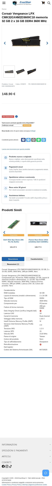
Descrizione (13, 259)
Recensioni (13, 264)
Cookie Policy (6, 485)
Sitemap (25, 485)
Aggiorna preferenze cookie (38, 485)
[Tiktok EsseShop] (10, 466)
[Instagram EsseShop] (6, 466)
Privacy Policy (16, 485)
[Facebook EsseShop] (3, 466)
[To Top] (46, 480)
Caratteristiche (37, 259)
